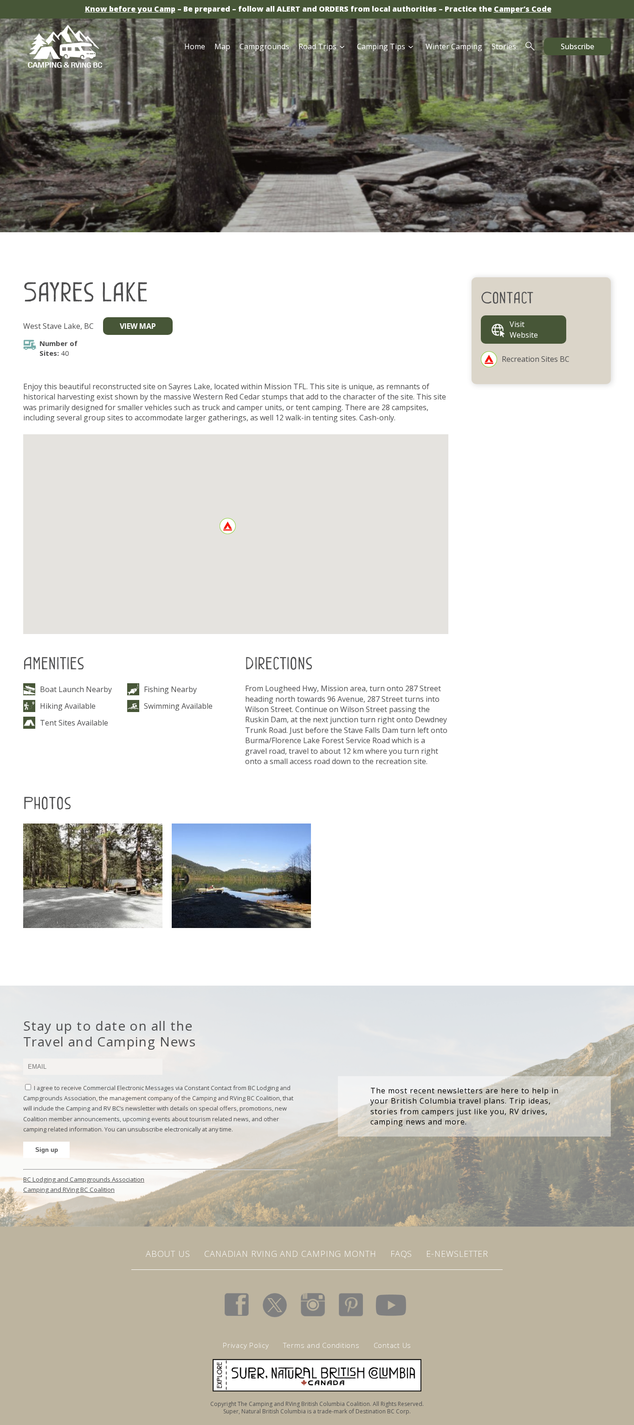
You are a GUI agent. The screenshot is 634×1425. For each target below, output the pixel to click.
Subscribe (577, 46)
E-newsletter (457, 1253)
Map (222, 46)
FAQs (401, 1253)
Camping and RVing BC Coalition (69, 1189)
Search (530, 46)
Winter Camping (454, 46)
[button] (228, 526)
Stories (504, 46)
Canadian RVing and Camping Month (290, 1253)
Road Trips (317, 46)
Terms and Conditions (321, 1345)
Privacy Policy (246, 1345)
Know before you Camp (130, 9)
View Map (138, 326)
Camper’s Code (522, 9)
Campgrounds (264, 46)
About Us (168, 1253)
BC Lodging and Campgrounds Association (83, 1179)
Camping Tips (381, 46)
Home (194, 46)
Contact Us (393, 1345)
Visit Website (524, 329)
